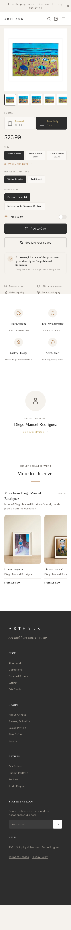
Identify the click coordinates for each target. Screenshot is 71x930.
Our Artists (15, 766)
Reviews (13, 779)
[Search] (49, 19)
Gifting (13, 682)
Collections (15, 669)
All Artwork (15, 663)
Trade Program (17, 786)
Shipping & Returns (27, 847)
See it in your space (38, 242)
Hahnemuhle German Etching (24, 206)
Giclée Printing (17, 727)
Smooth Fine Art (17, 197)
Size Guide (15, 734)
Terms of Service (19, 856)
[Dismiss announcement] (68, 6)
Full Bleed (36, 179)
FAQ (11, 847)
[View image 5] (62, 99)
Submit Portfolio (18, 773)
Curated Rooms (18, 676)
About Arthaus (17, 714)
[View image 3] (36, 99)
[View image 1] (10, 99)
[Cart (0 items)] (56, 19)
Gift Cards (15, 689)
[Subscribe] (57, 824)
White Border (15, 179)
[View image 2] (23, 99)
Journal (13, 741)
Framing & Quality (19, 721)
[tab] (19, 123)
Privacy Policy (40, 856)
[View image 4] (49, 99)
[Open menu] (64, 19)
